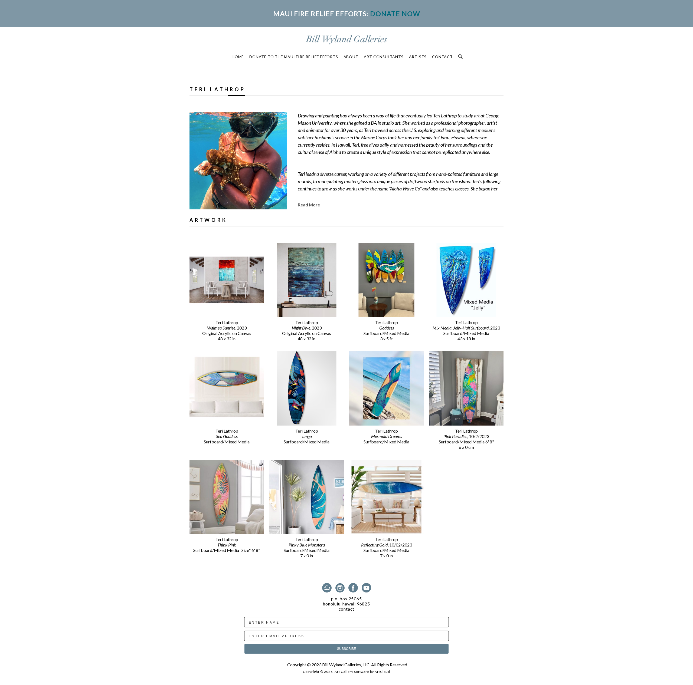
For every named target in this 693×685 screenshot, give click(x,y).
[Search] (460, 56)
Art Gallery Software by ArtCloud (362, 672)
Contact (347, 609)
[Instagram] (340, 587)
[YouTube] (366, 587)
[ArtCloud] (328, 587)
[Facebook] (354, 587)
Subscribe (346, 649)
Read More (309, 204)
